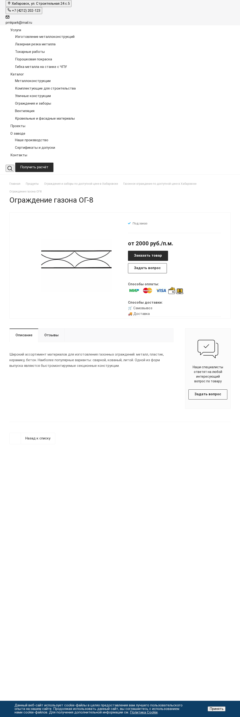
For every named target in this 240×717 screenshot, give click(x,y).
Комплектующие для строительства (45, 88)
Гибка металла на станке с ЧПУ (41, 67)
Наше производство (31, 140)
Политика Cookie (144, 712)
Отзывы (51, 335)
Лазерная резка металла (35, 44)
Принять (217, 709)
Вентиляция (24, 111)
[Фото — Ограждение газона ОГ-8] (76, 265)
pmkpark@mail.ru (19, 22)
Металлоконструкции (33, 81)
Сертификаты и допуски (35, 147)
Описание (23, 335)
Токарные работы (30, 52)
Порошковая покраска (33, 59)
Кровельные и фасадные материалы (45, 118)
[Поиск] (10, 168)
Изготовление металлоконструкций (45, 37)
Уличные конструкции (33, 96)
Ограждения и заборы (33, 103)
